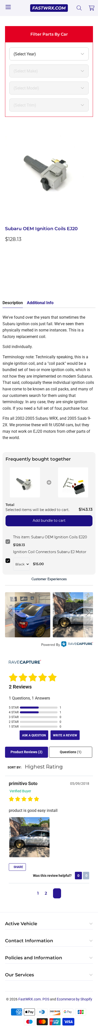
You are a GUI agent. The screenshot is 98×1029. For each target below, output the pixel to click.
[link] (25, 482)
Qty (8, 250)
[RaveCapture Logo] (77, 645)
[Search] (79, 8)
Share (18, 867)
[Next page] (57, 893)
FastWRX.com (29, 999)
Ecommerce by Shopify (74, 999)
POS (45, 999)
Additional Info (40, 302)
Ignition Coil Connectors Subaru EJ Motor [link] (49, 552)
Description (13, 302)
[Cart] (91, 8)
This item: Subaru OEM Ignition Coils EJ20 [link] (50, 537)
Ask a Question (34, 735)
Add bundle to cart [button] (49, 520)
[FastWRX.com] (49, 8)
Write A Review (65, 735)
